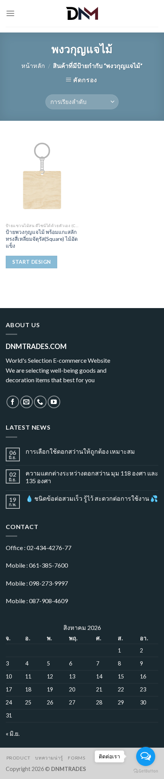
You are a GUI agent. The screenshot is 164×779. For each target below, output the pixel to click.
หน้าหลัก (33, 65)
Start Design (31, 262)
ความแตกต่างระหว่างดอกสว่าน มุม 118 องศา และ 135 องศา (92, 476)
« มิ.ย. (12, 733)
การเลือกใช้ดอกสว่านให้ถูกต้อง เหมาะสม (80, 451)
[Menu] (10, 13)
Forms (76, 758)
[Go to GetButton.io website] (145, 771)
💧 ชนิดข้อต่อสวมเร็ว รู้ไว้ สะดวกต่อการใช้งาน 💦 (92, 498)
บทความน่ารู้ (49, 758)
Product (18, 758)
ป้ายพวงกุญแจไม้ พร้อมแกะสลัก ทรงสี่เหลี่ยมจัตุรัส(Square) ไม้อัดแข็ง (42, 238)
